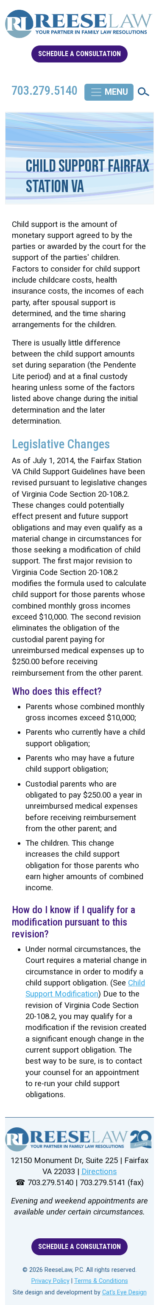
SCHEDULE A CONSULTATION (79, 54)
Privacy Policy (50, 1281)
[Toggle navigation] (109, 92)
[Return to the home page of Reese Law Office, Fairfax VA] (79, 27)
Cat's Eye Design (124, 1292)
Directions (99, 1171)
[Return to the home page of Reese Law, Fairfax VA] (79, 1139)
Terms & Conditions (101, 1281)
